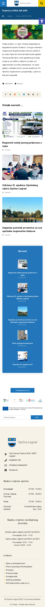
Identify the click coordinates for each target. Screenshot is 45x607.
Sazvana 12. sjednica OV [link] (23, 365)
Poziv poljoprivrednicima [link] (22, 343)
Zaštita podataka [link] (13, 580)
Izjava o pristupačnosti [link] (15, 563)
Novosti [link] (20, 83)
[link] (42, 21)
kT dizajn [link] (13, 604)
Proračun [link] (9, 570)
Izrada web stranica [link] (27, 604)
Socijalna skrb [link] (11, 576)
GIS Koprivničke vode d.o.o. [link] (18, 583)
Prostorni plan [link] (12, 573)
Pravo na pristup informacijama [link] (19, 566)
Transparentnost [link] (22, 390)
